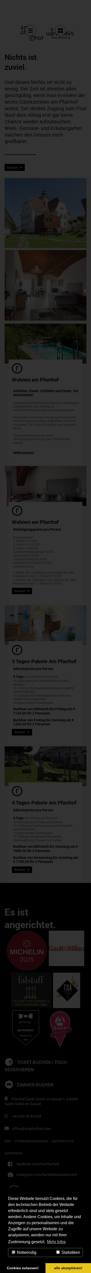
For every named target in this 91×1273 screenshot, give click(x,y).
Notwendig (26, 1252)
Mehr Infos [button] (56, 1242)
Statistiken (70, 1252)
